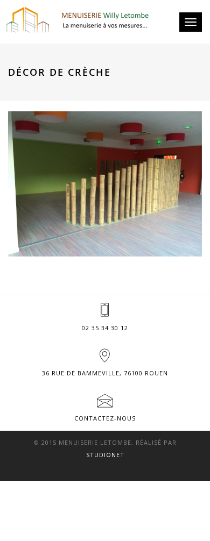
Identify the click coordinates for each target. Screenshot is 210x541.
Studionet (105, 455)
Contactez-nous (105, 418)
